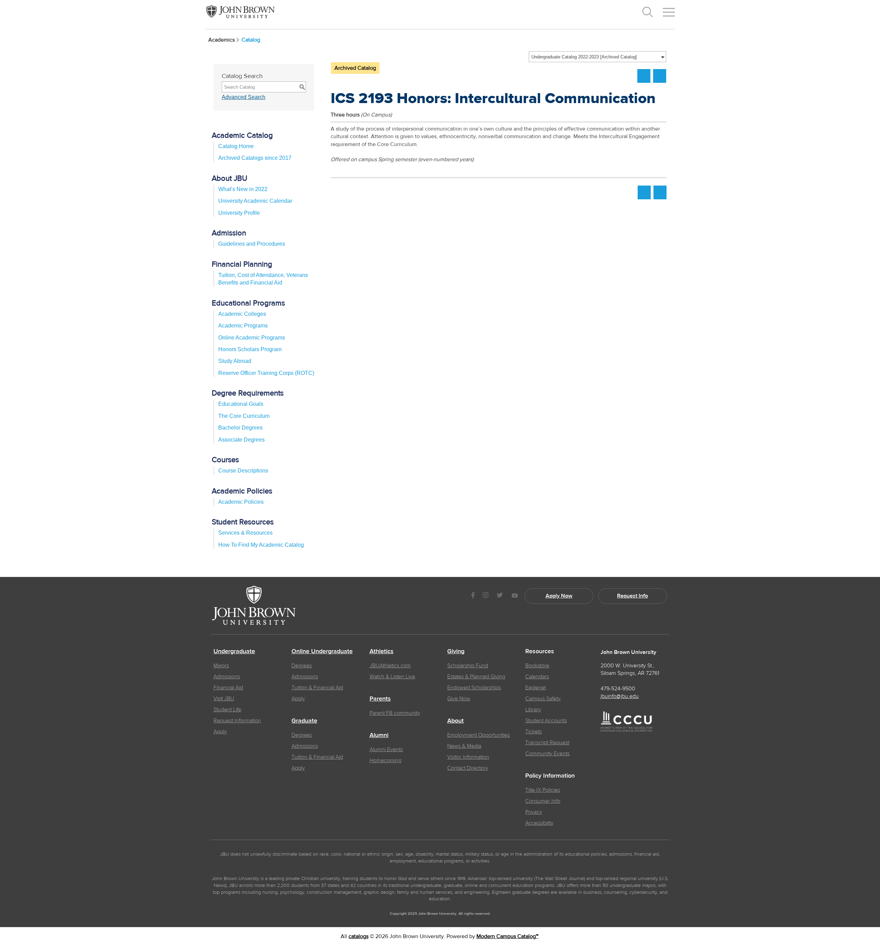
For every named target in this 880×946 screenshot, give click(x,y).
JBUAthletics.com (390, 665)
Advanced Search (243, 97)
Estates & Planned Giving (476, 676)
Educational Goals (240, 404)
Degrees (302, 665)
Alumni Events (386, 749)
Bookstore (537, 665)
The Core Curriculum (244, 416)
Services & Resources (245, 533)
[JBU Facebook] (472, 596)
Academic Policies (241, 502)
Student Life (227, 709)
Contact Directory (467, 768)
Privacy (533, 812)
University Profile (239, 213)
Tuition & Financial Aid (317, 687)
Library (533, 709)
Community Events (547, 753)
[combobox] (597, 56)
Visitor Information (468, 757)
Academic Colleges (242, 314)
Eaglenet (535, 687)
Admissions (226, 676)
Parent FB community (395, 713)
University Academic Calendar (255, 201)
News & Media (464, 746)
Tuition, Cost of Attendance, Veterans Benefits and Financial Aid (263, 279)
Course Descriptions (243, 471)
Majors (221, 665)
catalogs (358, 936)
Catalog (251, 39)
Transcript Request (547, 742)
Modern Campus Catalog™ (507, 936)
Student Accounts (546, 720)
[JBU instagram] (485, 596)
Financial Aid (228, 687)
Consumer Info (542, 801)
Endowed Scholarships (474, 687)
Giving (455, 651)
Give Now (458, 698)
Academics (221, 39)
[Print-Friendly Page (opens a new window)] (643, 76)
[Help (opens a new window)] (659, 76)
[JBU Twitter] (499, 596)
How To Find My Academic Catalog (261, 545)
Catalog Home (236, 146)
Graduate (304, 721)
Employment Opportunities (478, 735)
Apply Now (559, 595)
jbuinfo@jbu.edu (620, 696)
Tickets (533, 731)
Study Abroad (234, 361)
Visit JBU (223, 698)
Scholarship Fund (467, 665)
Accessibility (539, 823)
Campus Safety (543, 698)
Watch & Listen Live (392, 676)
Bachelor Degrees (240, 428)
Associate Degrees (241, 440)
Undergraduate (234, 651)
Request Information (237, 720)
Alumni (379, 735)
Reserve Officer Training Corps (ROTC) (266, 373)
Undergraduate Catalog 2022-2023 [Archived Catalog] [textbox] (584, 56)
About (455, 721)
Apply (220, 731)
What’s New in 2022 (242, 189)
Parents (380, 699)
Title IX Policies (542, 790)
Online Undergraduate (322, 651)
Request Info (632, 595)
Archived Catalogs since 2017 (255, 158)
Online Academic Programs (251, 338)
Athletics (382, 651)
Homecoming (386, 760)
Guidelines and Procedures (251, 244)
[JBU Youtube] (514, 596)
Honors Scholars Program (250, 349)
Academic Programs (243, 326)
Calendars (537, 676)
